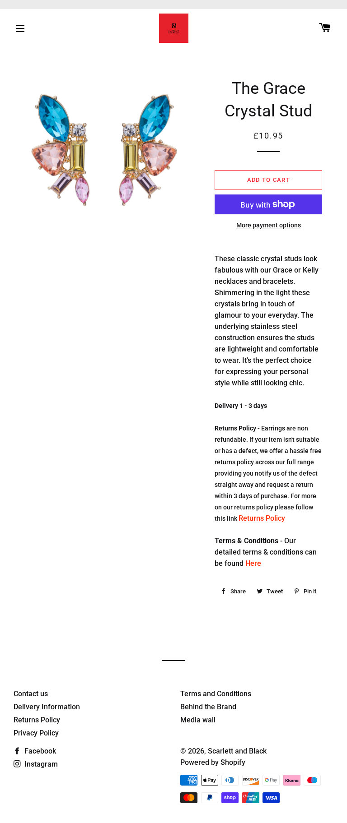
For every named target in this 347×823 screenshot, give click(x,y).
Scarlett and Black (237, 751)
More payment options (268, 225)
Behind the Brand (208, 707)
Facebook (39, 751)
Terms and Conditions (215, 693)
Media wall (198, 720)
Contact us (31, 693)
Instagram (40, 764)
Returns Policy (262, 518)
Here (253, 563)
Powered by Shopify (212, 762)
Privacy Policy (36, 733)
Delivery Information (47, 707)
